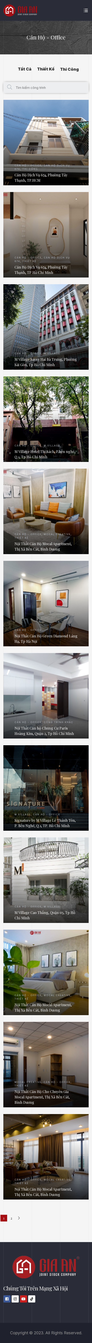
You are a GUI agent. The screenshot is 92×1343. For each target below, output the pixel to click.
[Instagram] (15, 1298)
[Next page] (19, 1218)
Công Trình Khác (58, 722)
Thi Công (69, 69)
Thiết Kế (45, 69)
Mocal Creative (57, 534)
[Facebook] (6, 1298)
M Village (52, 353)
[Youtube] (23, 1298)
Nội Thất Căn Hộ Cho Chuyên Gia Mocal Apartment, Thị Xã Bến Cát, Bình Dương (42, 1097)
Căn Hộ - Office (28, 165)
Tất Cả (24, 69)
